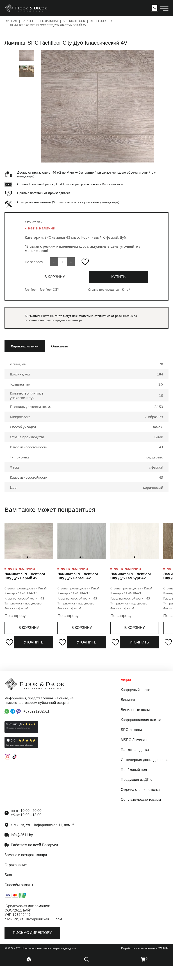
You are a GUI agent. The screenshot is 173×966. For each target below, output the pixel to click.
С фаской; (111, 237)
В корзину (28, 628)
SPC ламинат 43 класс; (63, 237)
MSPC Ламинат (134, 740)
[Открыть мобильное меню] (164, 8)
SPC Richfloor (74, 21)
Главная (11, 21)
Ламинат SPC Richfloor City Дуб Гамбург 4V (130, 576)
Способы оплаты (19, 885)
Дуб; (123, 237)
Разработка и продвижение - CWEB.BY (144, 948)
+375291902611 (36, 711)
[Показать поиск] (86, 959)
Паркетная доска (135, 750)
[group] (97, 106)
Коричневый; (92, 237)
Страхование (16, 865)
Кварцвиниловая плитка (141, 720)
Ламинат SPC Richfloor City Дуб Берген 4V (77, 576)
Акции (126, 680)
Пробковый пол (134, 770)
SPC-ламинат (48, 21)
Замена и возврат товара (26, 855)
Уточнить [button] (33, 642)
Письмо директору (32, 933)
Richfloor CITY (101, 21)
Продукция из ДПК (136, 779)
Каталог (28, 21)
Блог (8, 875)
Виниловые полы (135, 710)
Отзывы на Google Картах (18, 727)
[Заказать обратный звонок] (154, 8)
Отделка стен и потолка (140, 790)
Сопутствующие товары (141, 799)
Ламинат (128, 700)
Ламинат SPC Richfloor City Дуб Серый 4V (25, 576)
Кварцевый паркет (136, 690)
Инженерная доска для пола (144, 760)
